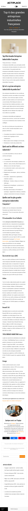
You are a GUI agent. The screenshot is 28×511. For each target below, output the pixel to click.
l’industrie (18, 433)
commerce (21, 431)
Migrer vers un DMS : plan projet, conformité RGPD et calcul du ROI (14, 480)
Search (23, 6)
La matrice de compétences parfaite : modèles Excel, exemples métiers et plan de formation (14, 494)
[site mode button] (16, 6)
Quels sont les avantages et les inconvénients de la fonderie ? (14, 449)
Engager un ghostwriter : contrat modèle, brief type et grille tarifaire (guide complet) (14, 469)
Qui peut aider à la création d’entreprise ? (12, 400)
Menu (4, 6)
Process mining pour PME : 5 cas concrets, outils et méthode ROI (14, 474)
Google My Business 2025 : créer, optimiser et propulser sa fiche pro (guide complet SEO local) (15, 486)
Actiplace (13, 423)
